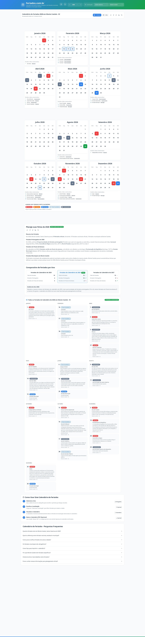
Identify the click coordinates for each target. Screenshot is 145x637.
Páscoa (28, 102)
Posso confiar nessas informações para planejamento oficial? (40, 561)
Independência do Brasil (97, 152)
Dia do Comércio (30, 197)
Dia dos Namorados (96, 100)
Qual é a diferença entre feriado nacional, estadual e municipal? (41, 535)
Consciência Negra (64, 197)
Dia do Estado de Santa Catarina (66, 158)
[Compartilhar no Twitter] (116, 15)
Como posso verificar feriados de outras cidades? (37, 540)
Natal (93, 194)
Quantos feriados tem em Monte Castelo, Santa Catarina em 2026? (42, 531)
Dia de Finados (63, 193)
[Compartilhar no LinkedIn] (119, 15)
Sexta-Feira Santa (30, 100)
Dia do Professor (30, 195)
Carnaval (61, 59)
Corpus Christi (95, 99)
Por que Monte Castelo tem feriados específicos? (37, 553)
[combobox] (75, 4)
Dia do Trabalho (63, 103)
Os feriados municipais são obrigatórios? (34, 544)
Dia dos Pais (62, 156)
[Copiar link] (121, 15)
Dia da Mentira (30, 99)
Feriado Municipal (63, 106)
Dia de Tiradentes (30, 104)
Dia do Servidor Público (32, 199)
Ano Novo (29, 63)
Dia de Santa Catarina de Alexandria (67, 198)
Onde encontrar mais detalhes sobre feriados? (36, 557)
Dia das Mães (62, 105)
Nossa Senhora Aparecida (32, 194)
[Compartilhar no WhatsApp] (111, 15)
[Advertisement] (73, 25)
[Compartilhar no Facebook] (113, 15)
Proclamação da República (65, 195)
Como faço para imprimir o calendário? (34, 548)
